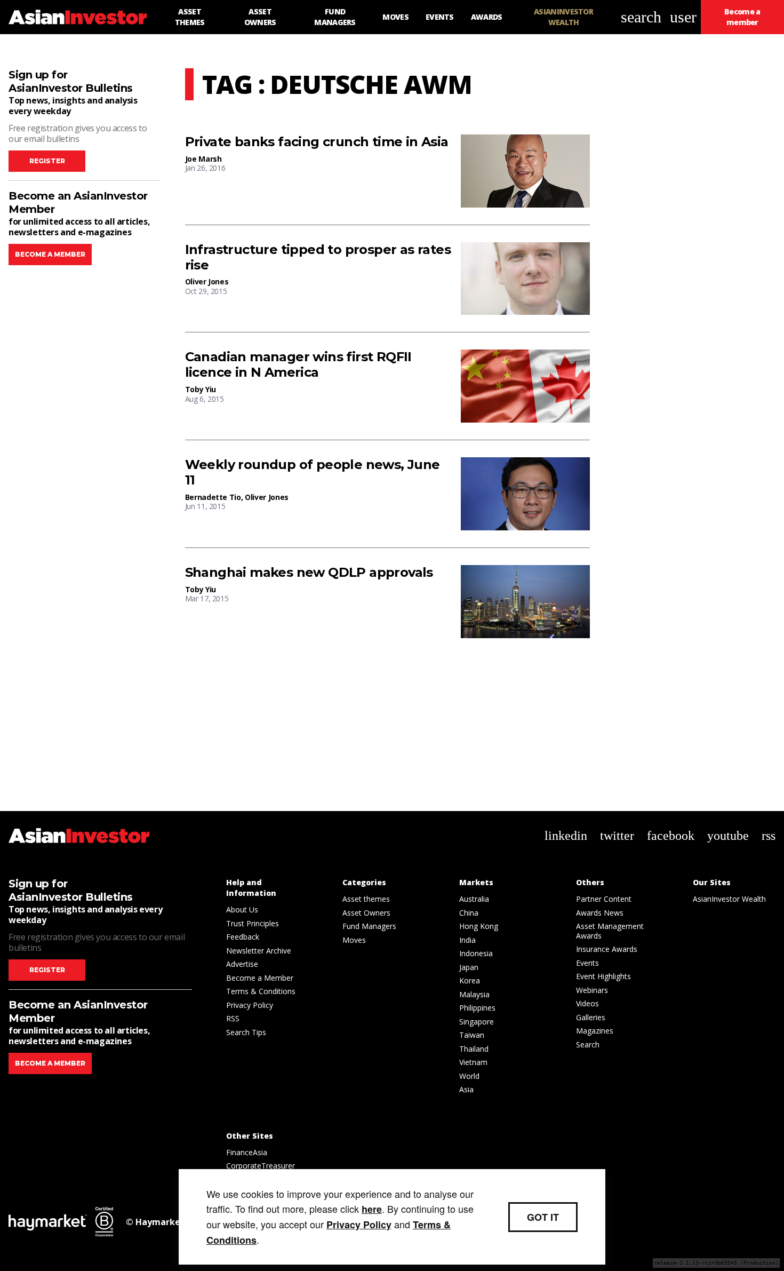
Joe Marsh (203, 159)
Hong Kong (478, 926)
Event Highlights (603, 976)
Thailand (474, 1049)
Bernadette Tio (213, 497)
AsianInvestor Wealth (729, 899)
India (467, 940)
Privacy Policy (249, 1005)
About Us (242, 909)
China (468, 913)
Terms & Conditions (260, 991)
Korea (469, 980)
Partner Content (603, 899)
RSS (232, 1018)
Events (587, 963)
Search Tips (246, 1032)
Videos (587, 1003)
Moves (354, 940)
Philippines (477, 1008)
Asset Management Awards (610, 931)
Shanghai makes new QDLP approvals (309, 572)
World (469, 1076)
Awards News (599, 913)
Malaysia (474, 994)
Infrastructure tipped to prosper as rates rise (318, 257)
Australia (474, 899)
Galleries (590, 1017)
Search (587, 1044)
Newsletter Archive (258, 951)
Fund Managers (369, 926)
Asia (466, 1089)
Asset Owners (366, 913)
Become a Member (259, 978)
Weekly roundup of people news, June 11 (312, 472)
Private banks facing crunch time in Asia (317, 141)
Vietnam (473, 1062)
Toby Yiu (200, 389)
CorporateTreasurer (260, 1166)
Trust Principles (252, 923)
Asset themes (366, 899)
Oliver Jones (207, 281)
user (683, 17)
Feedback (242, 937)
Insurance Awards (606, 949)
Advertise (242, 964)
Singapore (476, 1021)
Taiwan (471, 1035)
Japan (468, 967)
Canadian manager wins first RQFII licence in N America (298, 364)
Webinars (592, 990)
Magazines (594, 1031)
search (641, 17)
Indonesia (476, 953)
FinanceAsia (246, 1152)
